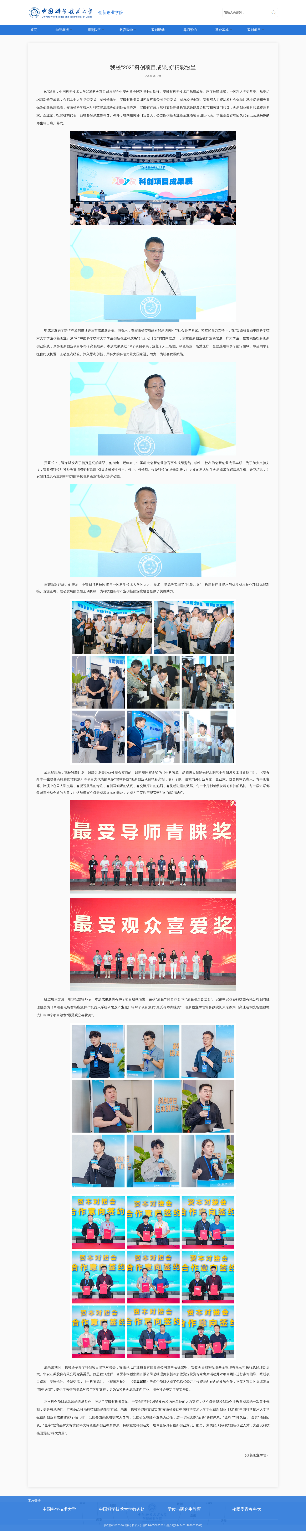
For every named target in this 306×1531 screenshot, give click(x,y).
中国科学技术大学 (59, 1509)
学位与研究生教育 (184, 1509)
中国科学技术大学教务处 (122, 1509)
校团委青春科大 (246, 1509)
